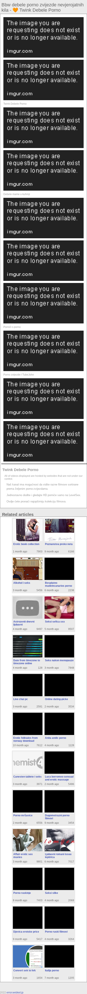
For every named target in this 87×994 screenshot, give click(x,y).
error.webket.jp (15, 992)
